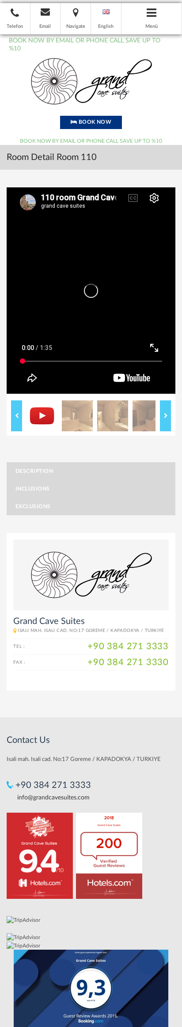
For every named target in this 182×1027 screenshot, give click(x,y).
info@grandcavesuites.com (53, 798)
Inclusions (32, 488)
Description (34, 471)
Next (165, 415)
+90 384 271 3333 (128, 646)
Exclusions (33, 506)
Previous (16, 415)
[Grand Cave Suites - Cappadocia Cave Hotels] (91, 81)
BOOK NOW (94, 122)
